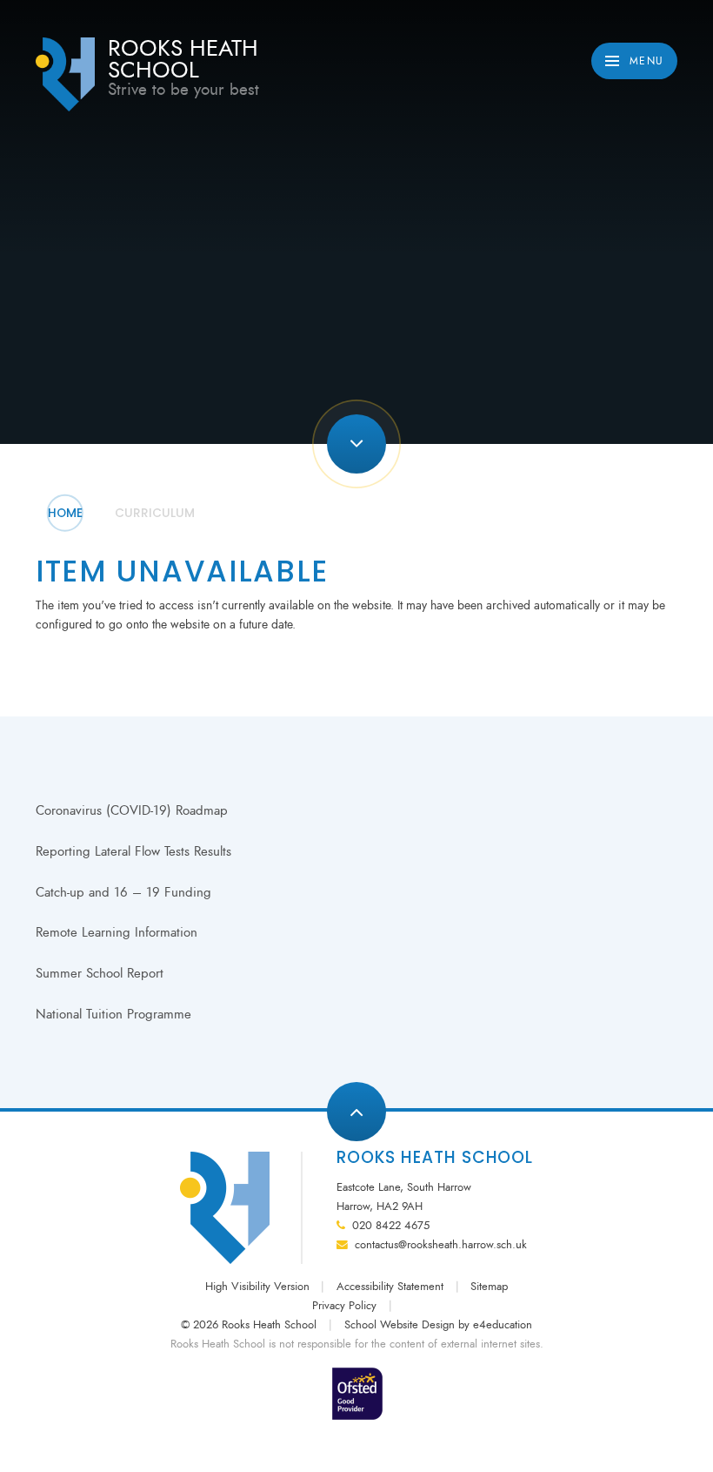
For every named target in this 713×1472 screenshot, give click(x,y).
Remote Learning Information (116, 932)
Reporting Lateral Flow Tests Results (133, 851)
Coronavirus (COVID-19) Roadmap (132, 810)
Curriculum (155, 513)
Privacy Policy (344, 1306)
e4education (502, 1325)
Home (65, 513)
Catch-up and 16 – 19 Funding (123, 892)
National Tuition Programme (113, 1014)
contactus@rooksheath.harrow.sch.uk (441, 1245)
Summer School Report (99, 973)
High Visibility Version (257, 1286)
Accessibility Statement (390, 1286)
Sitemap (489, 1286)
